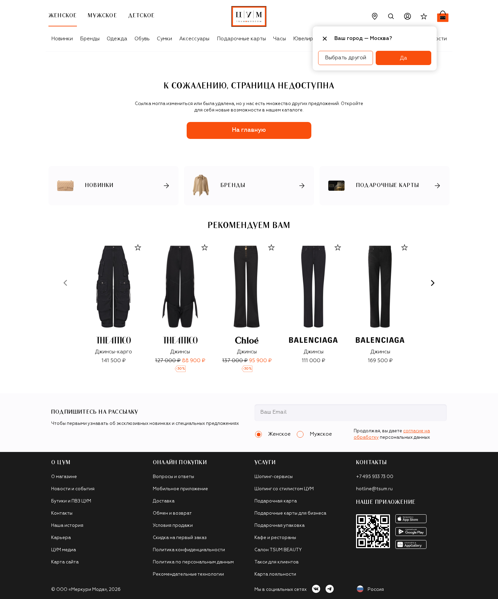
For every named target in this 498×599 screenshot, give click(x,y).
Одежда (117, 38)
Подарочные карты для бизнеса (290, 513)
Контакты (61, 513)
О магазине (64, 477)
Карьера (61, 538)
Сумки (164, 38)
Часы (279, 38)
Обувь (142, 38)
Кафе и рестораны (275, 538)
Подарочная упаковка (279, 525)
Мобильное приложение (180, 489)
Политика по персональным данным (193, 562)
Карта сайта (65, 562)
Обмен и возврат (172, 513)
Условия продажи (173, 525)
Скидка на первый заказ (180, 538)
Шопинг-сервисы (273, 477)
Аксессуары (194, 38)
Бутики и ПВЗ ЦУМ (71, 501)
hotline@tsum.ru (374, 489)
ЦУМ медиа (63, 550)
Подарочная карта (275, 501)
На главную (249, 130)
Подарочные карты (241, 38)
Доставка (163, 501)
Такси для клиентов (276, 562)
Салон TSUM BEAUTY (278, 550)
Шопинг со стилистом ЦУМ (284, 489)
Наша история (67, 525)
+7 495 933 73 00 (374, 477)
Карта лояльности (275, 574)
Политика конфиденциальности (189, 550)
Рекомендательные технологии (188, 574)
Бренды (90, 38)
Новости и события (73, 489)
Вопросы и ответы (173, 477)
